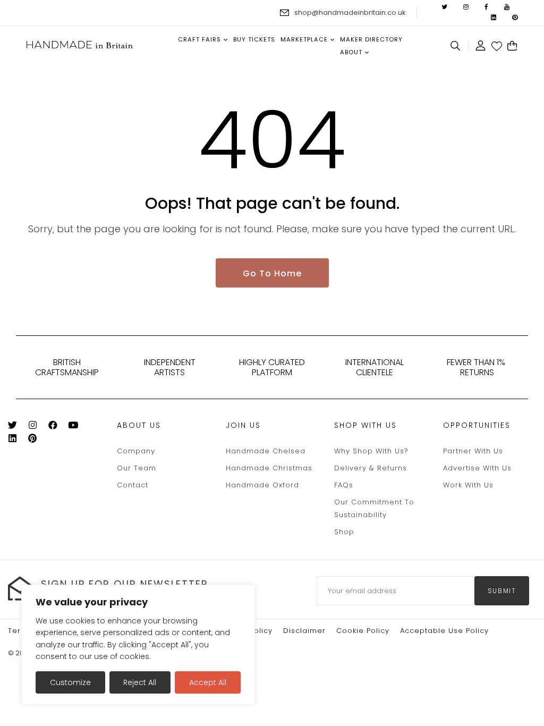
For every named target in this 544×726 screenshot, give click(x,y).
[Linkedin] (17, 440)
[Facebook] (57, 427)
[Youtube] (77, 427)
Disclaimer (304, 631)
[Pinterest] (37, 440)
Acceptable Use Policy (444, 631)
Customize (70, 682)
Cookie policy (362, 631)
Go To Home (272, 273)
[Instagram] (37, 427)
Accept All (207, 682)
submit (502, 590)
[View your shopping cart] (512, 46)
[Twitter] (17, 427)
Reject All (139, 682)
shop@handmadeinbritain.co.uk (350, 12)
